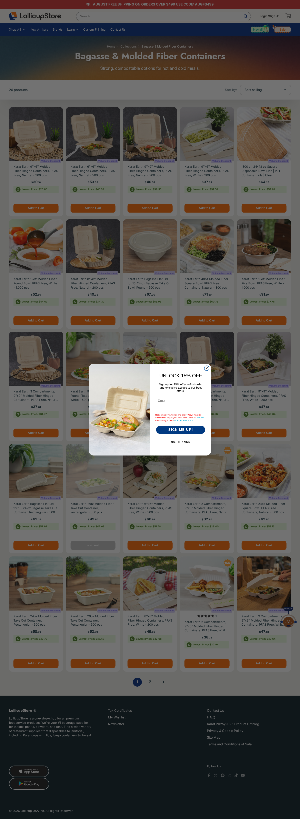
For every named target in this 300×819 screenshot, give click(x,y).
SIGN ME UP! (180, 429)
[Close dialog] (206, 368)
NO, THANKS (180, 442)
